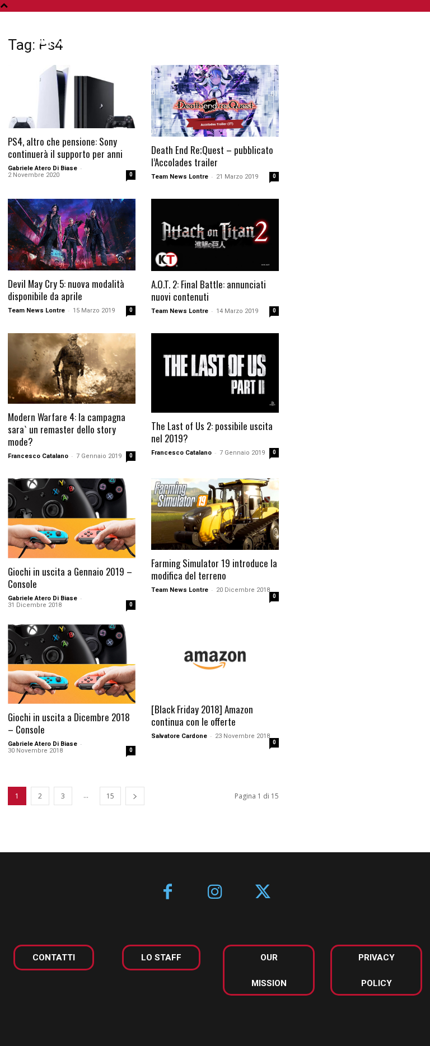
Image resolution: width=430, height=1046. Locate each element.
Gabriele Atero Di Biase (42, 168)
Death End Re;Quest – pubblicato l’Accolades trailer (212, 156)
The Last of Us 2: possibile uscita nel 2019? (212, 432)
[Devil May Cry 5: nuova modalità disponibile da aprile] (71, 234)
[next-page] (134, 796)
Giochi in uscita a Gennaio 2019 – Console (70, 577)
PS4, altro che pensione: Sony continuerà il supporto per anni (65, 147)
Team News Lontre (179, 176)
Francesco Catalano (38, 456)
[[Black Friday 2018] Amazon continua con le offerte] (215, 660)
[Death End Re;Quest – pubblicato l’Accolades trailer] (215, 101)
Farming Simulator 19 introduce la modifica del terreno (214, 569)
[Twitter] (263, 893)
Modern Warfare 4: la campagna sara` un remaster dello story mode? (66, 429)
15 (110, 796)
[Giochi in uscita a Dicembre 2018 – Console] (71, 664)
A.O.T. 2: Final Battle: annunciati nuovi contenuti (208, 290)
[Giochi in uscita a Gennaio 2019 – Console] (71, 518)
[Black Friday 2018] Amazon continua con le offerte (202, 715)
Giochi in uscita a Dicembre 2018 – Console (69, 723)
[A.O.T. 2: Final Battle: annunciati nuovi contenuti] (215, 234)
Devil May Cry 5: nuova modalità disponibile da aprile (66, 290)
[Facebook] (168, 893)
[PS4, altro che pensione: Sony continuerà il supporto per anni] (71, 96)
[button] (404, 38)
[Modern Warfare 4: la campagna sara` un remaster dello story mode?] (71, 368)
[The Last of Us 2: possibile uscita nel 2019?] (215, 373)
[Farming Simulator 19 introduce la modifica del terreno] (215, 514)
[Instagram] (215, 893)
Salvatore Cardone (179, 736)
